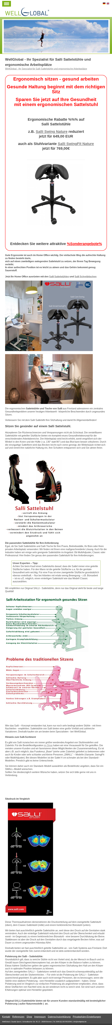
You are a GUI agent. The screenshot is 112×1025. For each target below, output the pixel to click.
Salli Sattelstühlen (59, 276)
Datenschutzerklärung (59, 1016)
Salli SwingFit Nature (76, 144)
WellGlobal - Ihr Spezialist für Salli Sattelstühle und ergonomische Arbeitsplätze (46, 69)
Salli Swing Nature (52, 131)
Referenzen (18, 1016)
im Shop (48, 745)
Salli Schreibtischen (86, 276)
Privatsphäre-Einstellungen (87, 1016)
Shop (29, 1016)
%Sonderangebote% (84, 244)
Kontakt (6, 1016)
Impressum (40, 1016)
